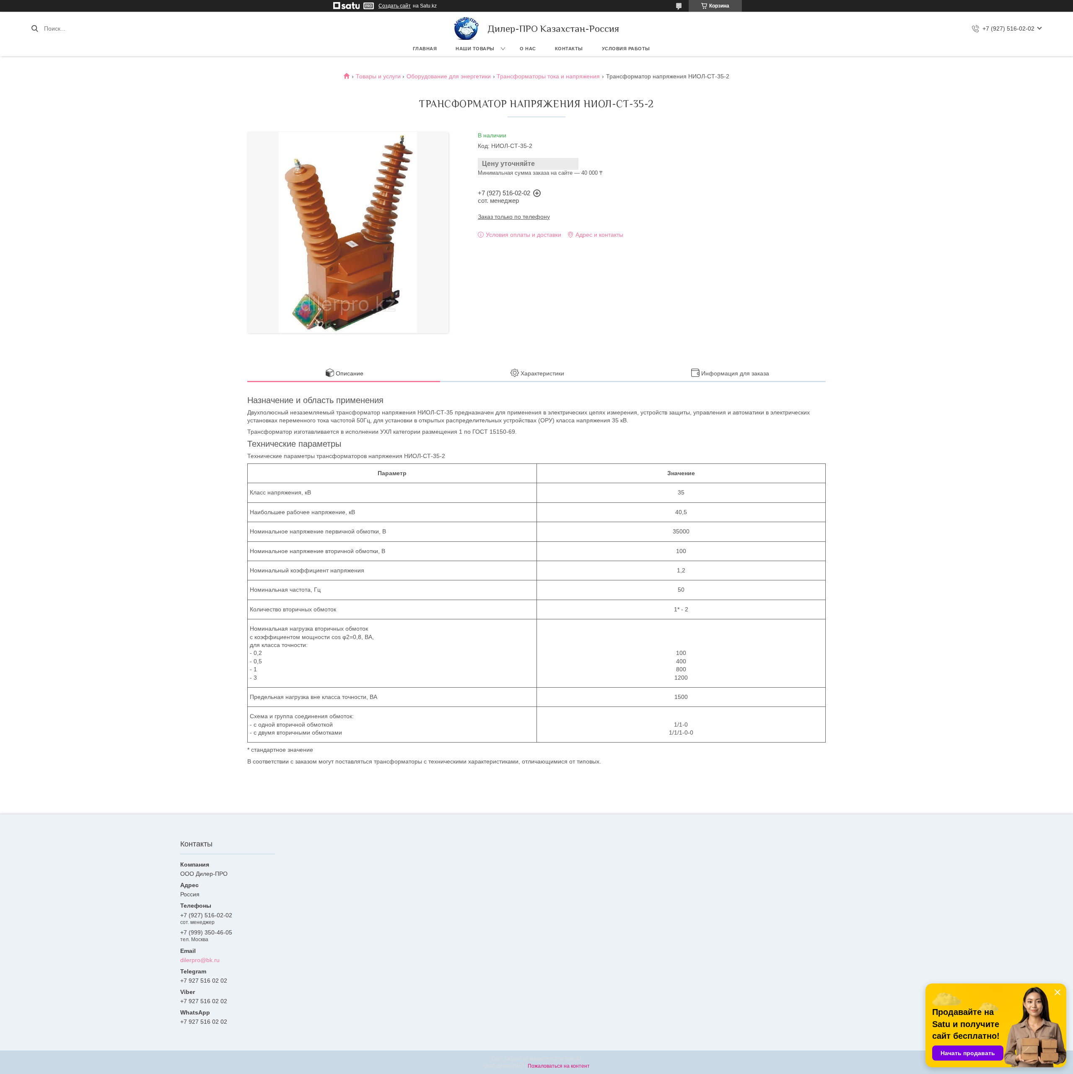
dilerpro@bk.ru (200, 960)
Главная (425, 48)
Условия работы (626, 48)
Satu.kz (573, 1058)
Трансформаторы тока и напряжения (548, 76)
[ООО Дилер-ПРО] (466, 28)
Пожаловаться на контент (559, 1066)
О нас (528, 48)
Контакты (569, 48)
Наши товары (475, 48)
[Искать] (34, 28)
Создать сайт (394, 6)
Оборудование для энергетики (449, 76)
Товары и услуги (378, 76)
